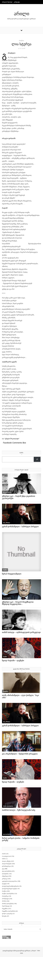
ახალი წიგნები (7, 864)
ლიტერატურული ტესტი (9, 888)
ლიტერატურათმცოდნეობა (10, 886)
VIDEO (4, 859)
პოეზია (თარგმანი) (8, 893)
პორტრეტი (5, 899)
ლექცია (4, 883)
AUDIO (4, 854)
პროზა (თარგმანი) (7, 903)
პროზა (4, 901)
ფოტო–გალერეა (7, 913)
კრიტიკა (4, 879)
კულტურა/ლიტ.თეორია (9, 881)
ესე (3, 869)
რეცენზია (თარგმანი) (8, 911)
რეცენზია (5, 908)
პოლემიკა (5, 896)
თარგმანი (5, 874)
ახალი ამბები (6, 861)
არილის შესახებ (7, 2)
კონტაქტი (17, 2)
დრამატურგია (6, 866)
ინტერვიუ (5, 876)
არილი (21, 13)
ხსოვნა (4, 916)
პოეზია (21, 40)
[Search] (37, 459)
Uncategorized (6, 856)
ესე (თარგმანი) (6, 871)
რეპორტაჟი (5, 906)
